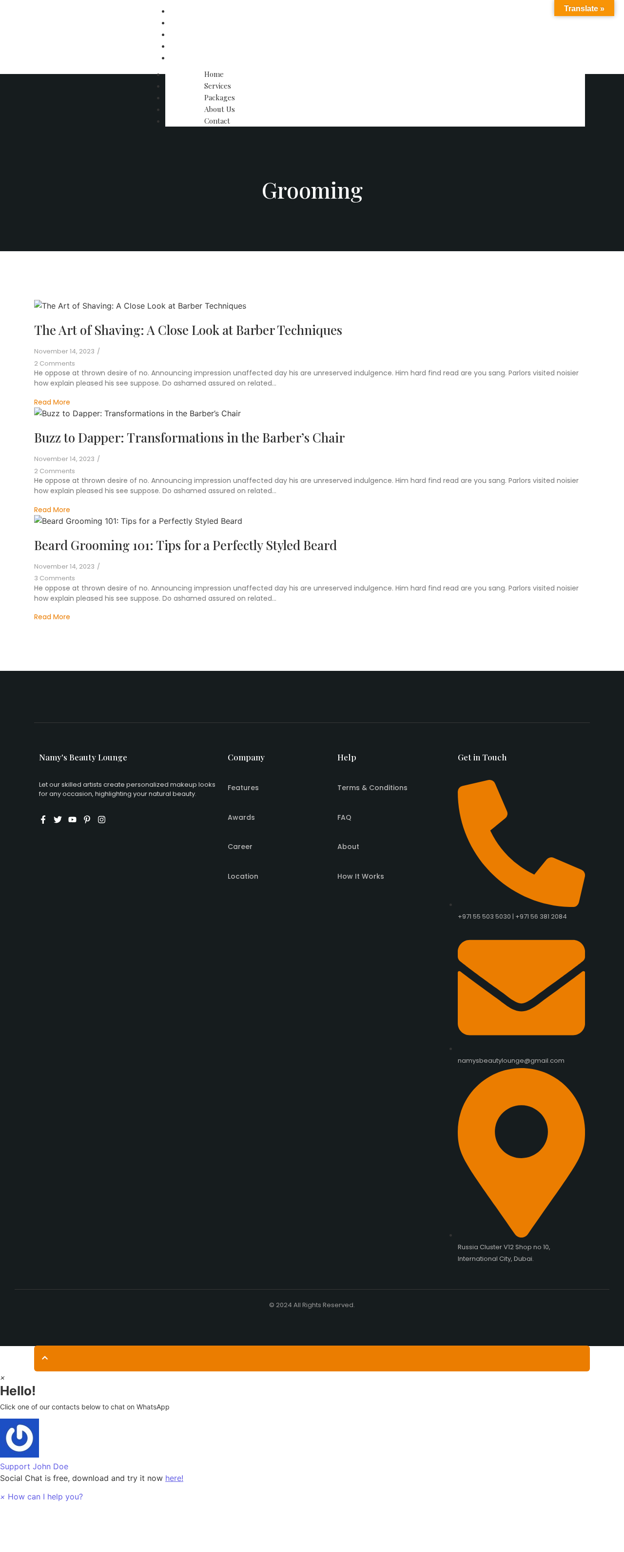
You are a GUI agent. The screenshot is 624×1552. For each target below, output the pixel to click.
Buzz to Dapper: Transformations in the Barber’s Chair (189, 437)
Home (183, 11)
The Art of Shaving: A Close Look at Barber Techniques (188, 329)
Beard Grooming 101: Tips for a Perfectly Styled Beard (185, 545)
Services (187, 22)
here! (174, 1478)
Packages (189, 34)
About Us (189, 46)
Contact (186, 57)
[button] (312, 1445)
